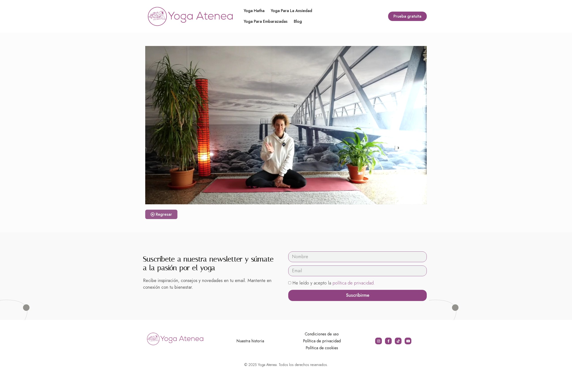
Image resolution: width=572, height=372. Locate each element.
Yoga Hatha (254, 11)
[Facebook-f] (388, 341)
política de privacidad (353, 283)
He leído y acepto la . (333, 283)
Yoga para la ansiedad (291, 11)
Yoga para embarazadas (266, 21)
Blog (298, 21)
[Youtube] (408, 341)
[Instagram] (378, 341)
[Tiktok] (398, 341)
